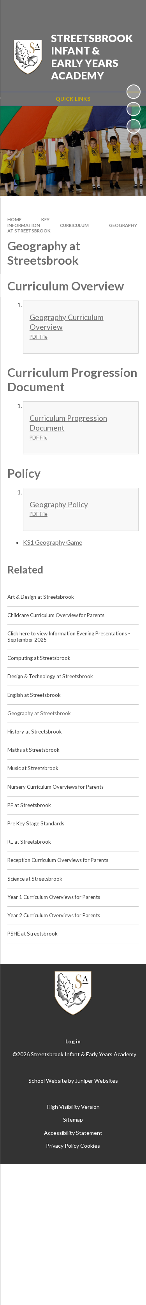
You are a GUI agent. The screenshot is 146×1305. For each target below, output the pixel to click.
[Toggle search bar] (110, 11)
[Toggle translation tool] (90, 11)
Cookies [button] (90, 1145)
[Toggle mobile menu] (130, 11)
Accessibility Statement (73, 1132)
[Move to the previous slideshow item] (134, 109)
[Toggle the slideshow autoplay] (134, 91)
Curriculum (74, 225)
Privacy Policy (62, 1145)
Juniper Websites (96, 1080)
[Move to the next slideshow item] (134, 126)
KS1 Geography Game (52, 542)
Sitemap (73, 1119)
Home (14, 219)
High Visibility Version (73, 1106)
